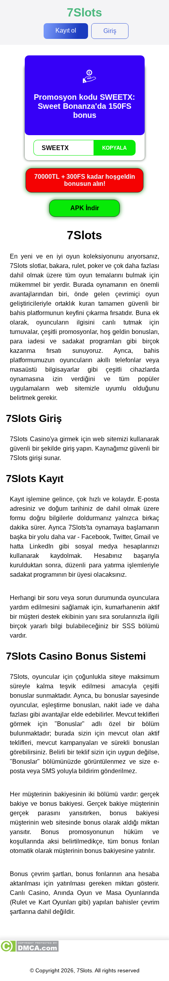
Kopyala (114, 148)
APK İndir (84, 208)
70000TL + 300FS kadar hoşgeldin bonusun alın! (84, 180)
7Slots (84, 12)
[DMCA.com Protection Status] (29, 950)
